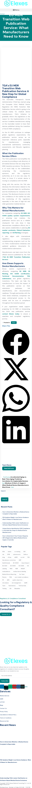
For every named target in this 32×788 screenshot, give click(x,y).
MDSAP (23, 568)
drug (3, 557)
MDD (11, 568)
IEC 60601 (16, 563)
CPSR (8, 554)
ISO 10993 (13, 565)
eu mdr (22, 557)
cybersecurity (17, 554)
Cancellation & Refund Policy (8, 715)
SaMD (25, 583)
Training (4, 588)
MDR (16, 568)
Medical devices (4, 696)
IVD (28, 565)
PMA (10, 577)
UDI (10, 588)
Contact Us (5, 614)
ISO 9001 (4, 565)
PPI (3, 580)
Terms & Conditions (5, 718)
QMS (8, 580)
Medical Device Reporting (9, 574)
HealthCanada (6, 563)
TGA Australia (22, 585)
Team (3, 585)
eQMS (16, 557)
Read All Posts (9, 468)
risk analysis (5, 583)
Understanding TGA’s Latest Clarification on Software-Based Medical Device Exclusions (15, 524)
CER (24, 551)
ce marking (17, 551)
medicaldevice (6, 571)
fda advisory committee (9, 560)
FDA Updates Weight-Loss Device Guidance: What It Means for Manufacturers (15, 518)
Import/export (25, 563)
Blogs (1, 705)
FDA (28, 557)
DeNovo (26, 554)
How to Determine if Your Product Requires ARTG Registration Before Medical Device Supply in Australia (15, 538)
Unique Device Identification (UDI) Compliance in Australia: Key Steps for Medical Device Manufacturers (16, 530)
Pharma (4, 577)
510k (3, 551)
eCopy (9, 557)
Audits (9, 551)
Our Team (22, 574)
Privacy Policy (4, 711)
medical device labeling (19, 571)
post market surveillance (21, 577)
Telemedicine (12, 585)
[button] (16, 10)
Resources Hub (4, 721)
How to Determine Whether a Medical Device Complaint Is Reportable (15, 513)
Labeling (4, 568)
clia (3, 554)
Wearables (17, 588)
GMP (20, 560)
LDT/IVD (2, 702)
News (13, 322)
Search (3, 491)
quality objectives (17, 580)
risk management (16, 583)
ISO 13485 (21, 565)
